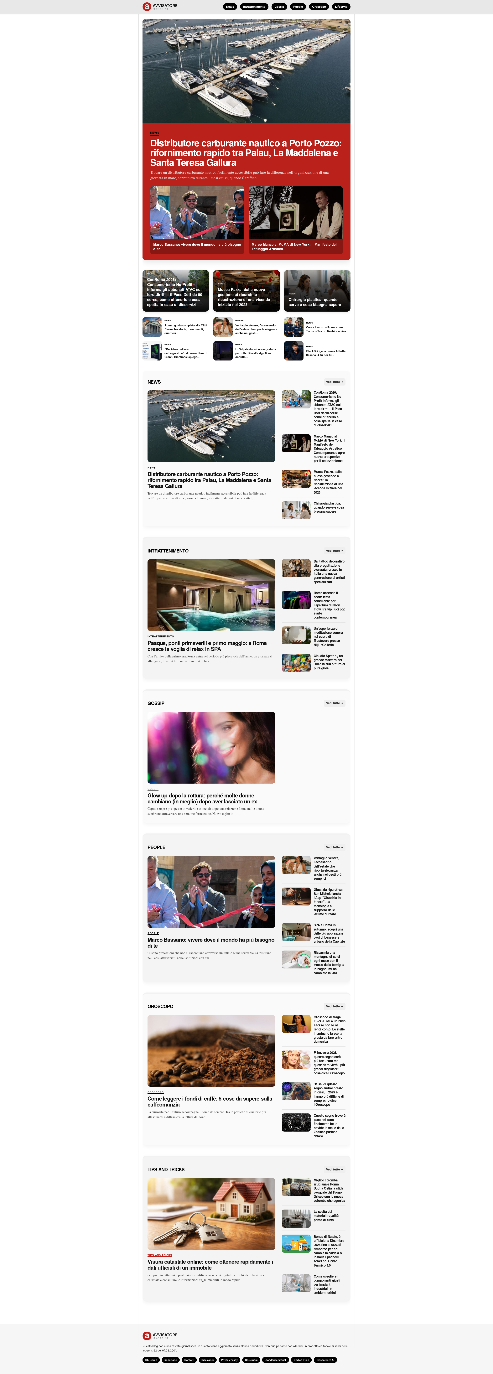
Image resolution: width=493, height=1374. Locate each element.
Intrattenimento (254, 6)
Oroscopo (319, 6)
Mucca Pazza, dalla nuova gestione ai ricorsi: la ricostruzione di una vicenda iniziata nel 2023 (328, 482)
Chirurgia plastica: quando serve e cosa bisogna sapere (329, 507)
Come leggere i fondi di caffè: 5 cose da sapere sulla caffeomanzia (210, 1101)
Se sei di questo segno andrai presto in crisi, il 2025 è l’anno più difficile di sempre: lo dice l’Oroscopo (329, 1094)
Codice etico (301, 1359)
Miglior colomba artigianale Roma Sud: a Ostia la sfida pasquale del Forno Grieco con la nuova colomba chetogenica (329, 1190)
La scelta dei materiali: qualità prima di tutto (326, 1216)
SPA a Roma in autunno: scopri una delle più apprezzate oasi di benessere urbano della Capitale (329, 933)
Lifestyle (341, 6)
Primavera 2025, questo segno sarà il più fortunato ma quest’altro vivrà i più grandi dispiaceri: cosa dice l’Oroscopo (329, 1062)
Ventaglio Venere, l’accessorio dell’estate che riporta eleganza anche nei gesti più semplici (327, 868)
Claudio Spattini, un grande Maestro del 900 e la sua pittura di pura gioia (329, 662)
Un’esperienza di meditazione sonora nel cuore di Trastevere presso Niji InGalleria (328, 636)
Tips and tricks (166, 1169)
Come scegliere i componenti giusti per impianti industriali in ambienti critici (327, 1284)
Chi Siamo (151, 1359)
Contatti (189, 1359)
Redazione (170, 1359)
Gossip (279, 6)
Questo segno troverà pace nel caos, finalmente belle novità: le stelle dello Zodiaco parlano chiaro (329, 1125)
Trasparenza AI (325, 1359)
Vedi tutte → (334, 381)
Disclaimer (207, 1359)
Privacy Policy (229, 1359)
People (298, 6)
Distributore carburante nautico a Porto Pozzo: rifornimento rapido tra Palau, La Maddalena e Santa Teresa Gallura (246, 152)
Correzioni (251, 1359)
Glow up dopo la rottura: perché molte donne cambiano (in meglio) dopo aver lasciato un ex (202, 798)
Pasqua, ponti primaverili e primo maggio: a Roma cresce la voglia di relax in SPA (207, 646)
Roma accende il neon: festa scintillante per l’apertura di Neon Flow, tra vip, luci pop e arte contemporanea (329, 605)
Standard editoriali (275, 1359)
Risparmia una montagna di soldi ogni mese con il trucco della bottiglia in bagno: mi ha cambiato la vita (329, 962)
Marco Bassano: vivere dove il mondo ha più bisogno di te (211, 942)
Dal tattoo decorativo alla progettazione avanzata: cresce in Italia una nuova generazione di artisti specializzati (329, 571)
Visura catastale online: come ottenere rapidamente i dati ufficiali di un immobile (210, 1265)
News (230, 6)
